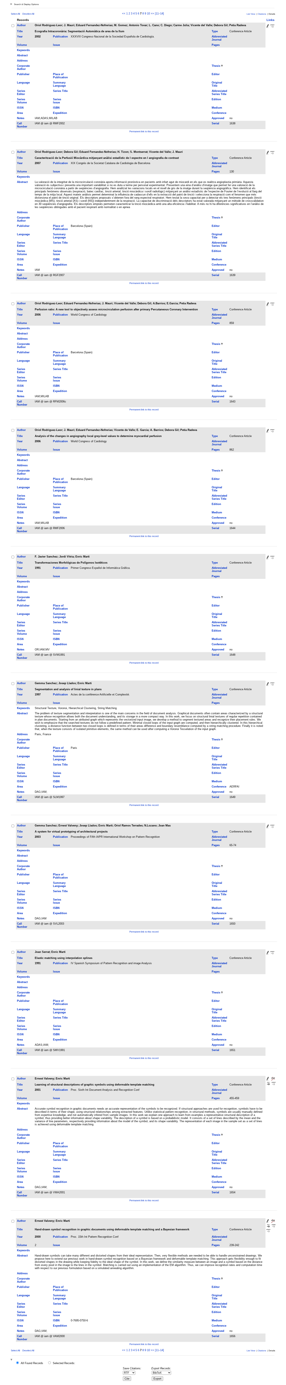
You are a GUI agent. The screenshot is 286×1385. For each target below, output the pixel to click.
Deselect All (28, 14)
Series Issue (57, 101)
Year (20, 36)
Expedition (60, 112)
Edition (216, 99)
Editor (216, 74)
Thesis (216, 65)
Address (22, 60)
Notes (20, 118)
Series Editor (21, 92)
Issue (56, 44)
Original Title (217, 84)
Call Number (22, 125)
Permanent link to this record (143, 131)
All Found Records (32, 1363)
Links (270, 20)
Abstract (22, 55)
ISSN (20, 107)
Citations (262, 14)
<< (123, 13)
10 (148, 13)
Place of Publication (60, 76)
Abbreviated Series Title (219, 92)
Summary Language (59, 84)
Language (23, 82)
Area (20, 112)
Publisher (23, 74)
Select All (15, 14)
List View (251, 14)
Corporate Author (23, 67)
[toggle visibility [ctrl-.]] (11, 1360)
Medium (217, 107)
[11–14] (159, 13)
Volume (22, 44)
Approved (218, 118)
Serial (215, 123)
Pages (216, 44)
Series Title (60, 91)
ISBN (56, 107)
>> (152, 13)
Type (215, 31)
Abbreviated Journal (219, 38)
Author (21, 25)
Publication (60, 36)
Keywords (23, 50)
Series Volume (22, 101)
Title (20, 31)
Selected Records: (64, 1363)
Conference (219, 112)
